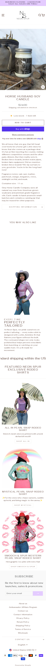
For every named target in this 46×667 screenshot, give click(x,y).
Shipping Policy (23, 626)
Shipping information (23, 207)
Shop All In (23, 441)
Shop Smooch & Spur (23, 566)
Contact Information (23, 614)
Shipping (13, 108)
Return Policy (23, 622)
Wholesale (23, 633)
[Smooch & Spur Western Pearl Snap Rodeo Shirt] (23, 532)
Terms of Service (23, 629)
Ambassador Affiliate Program (23, 607)
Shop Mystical (23, 505)
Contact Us (22, 639)
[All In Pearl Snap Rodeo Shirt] (23, 404)
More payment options (23, 134)
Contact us (23, 611)
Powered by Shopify (23, 665)
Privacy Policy (23, 618)
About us (23, 603)
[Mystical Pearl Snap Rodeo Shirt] (23, 468)
